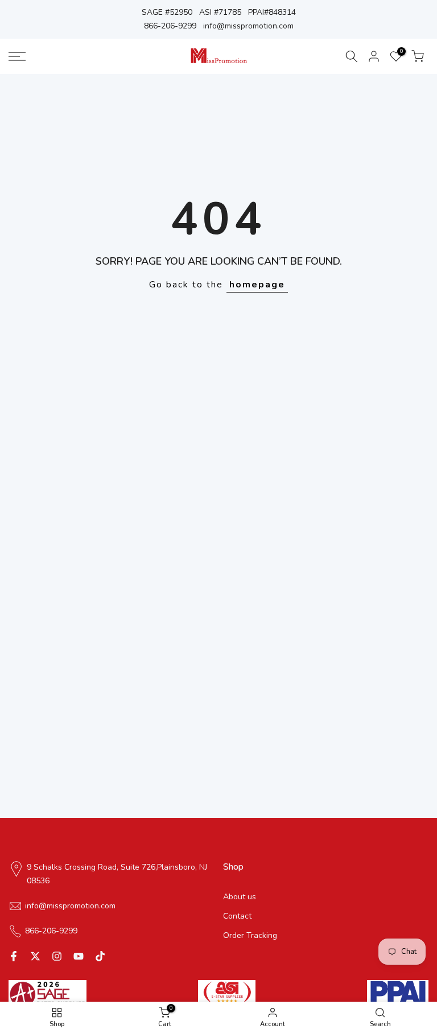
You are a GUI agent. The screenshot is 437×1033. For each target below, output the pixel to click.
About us (239, 896)
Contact (237, 916)
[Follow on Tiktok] (100, 956)
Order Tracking (250, 935)
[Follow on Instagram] (57, 956)
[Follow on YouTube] (78, 956)
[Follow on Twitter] (35, 956)
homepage (257, 284)
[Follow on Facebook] (14, 956)
